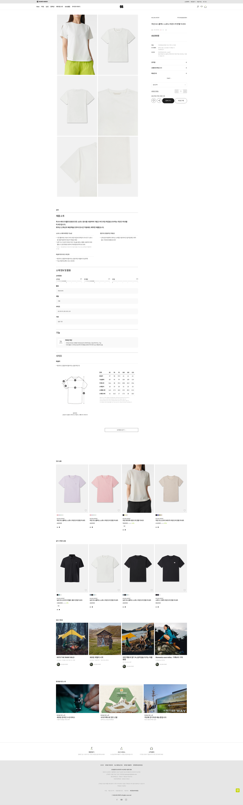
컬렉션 (52, 7)
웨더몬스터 (59, 7)
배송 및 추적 (111, 790)
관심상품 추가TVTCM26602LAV (86, 510)
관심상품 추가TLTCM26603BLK (184, 590)
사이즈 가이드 (155, 91)
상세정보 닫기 (121, 430)
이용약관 (126, 790)
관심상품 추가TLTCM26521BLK (86, 590)
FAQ (106, 790)
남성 (47, 7)
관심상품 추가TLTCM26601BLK (151, 590)
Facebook (116, 799)
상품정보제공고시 (156, 68)
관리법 (153, 62)
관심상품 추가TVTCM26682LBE (151, 510)
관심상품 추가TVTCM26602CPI (118, 510)
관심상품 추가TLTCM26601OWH (118, 590)
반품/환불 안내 (119, 790)
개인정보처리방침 (134, 790)
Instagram (126, 799)
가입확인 (124, 786)
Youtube (121, 799)
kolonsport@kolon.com (130, 774)
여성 (42, 7)
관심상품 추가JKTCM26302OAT (184, 510)
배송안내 (154, 73)
